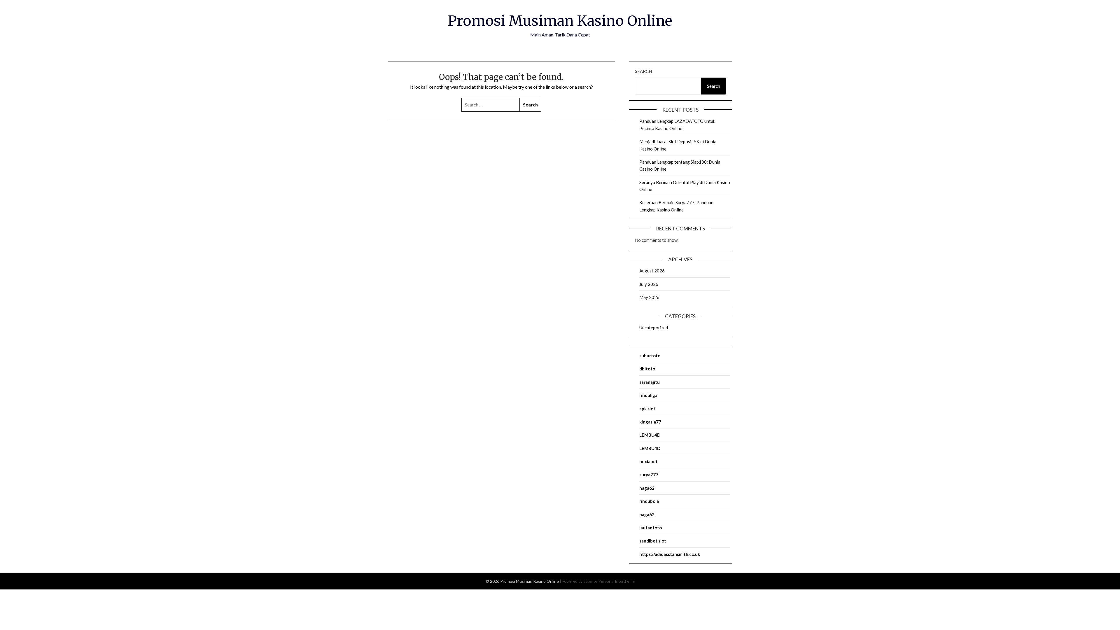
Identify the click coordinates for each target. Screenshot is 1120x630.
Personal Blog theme (616, 581)
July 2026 (648, 284)
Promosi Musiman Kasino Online (560, 20)
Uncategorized (653, 327)
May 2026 (649, 297)
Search (643, 71)
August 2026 (652, 270)
